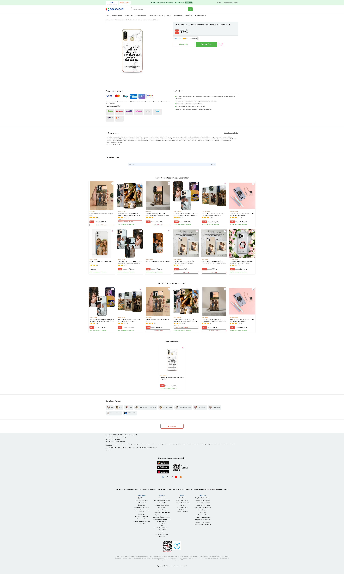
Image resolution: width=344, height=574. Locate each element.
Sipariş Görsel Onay (141, 524)
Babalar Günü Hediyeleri (203, 505)
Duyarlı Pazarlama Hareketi (162, 512)
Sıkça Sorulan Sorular (182, 500)
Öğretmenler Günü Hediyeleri (202, 507)
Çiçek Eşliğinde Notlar (141, 500)
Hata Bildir (172, 426)
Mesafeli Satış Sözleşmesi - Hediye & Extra (162, 528)
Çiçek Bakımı (141, 498)
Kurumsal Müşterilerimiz (162, 505)
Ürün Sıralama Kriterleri (141, 516)
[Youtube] (176, 477)
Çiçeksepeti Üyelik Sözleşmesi (161, 517)
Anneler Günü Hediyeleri (203, 503)
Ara (190, 9)
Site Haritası (141, 514)
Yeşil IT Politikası (162, 537)
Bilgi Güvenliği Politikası (162, 534)
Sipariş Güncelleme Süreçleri (141, 521)
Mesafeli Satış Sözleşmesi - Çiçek (162, 524)
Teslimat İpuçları (141, 519)
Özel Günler (141, 505)
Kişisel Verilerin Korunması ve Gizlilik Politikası (161, 520)
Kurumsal (162, 496)
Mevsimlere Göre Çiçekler (141, 507)
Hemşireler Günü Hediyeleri (202, 520)
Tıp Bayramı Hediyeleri (202, 515)
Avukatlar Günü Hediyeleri (202, 517)
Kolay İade (182, 505)
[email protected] (121, 437)
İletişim (182, 496)
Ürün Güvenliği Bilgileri (231, 133)
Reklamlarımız (162, 507)
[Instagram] (172, 477)
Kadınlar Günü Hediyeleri (203, 500)
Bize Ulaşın (182, 498)
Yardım (219, 2)
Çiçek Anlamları (141, 503)
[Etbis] (167, 546)
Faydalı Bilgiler (141, 496)
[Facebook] (163, 477)
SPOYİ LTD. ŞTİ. (178, 38)
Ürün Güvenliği (162, 503)
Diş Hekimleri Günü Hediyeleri (202, 524)
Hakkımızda (162, 498)
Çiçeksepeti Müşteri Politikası (162, 500)
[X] (167, 477)
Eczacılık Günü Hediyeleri (202, 522)
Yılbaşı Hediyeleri (202, 510)
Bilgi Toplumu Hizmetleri (162, 515)
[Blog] (180, 477)
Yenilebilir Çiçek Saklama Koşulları (141, 511)
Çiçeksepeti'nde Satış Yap (231, 2)
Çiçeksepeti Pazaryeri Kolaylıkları (182, 508)
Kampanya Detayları (162, 510)
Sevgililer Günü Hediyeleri (202, 498)
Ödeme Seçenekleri (182, 512)
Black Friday (202, 512)
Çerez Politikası (161, 532)
